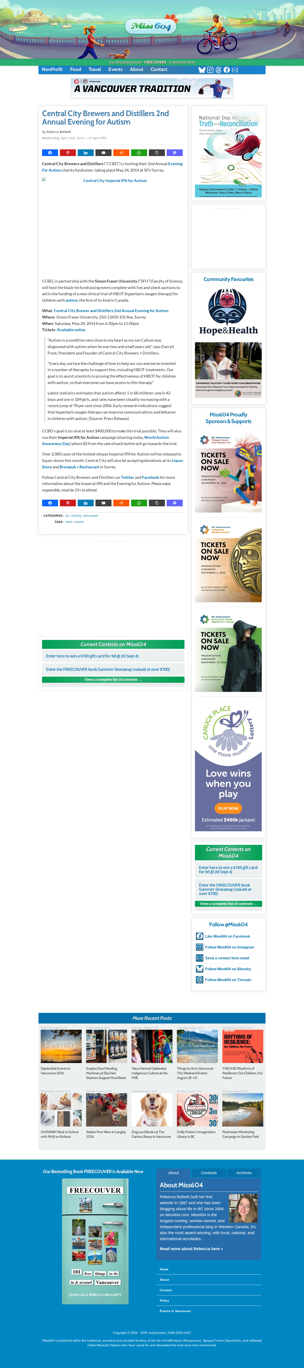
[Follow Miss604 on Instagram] (210, 70)
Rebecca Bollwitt (59, 132)
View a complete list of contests (111, 679)
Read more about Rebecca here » (191, 1249)
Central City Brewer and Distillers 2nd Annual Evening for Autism (111, 310)
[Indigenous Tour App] (228, 370)
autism (72, 300)
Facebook (150, 477)
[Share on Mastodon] (175, 152)
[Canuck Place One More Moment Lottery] (228, 764)
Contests (209, 1173)
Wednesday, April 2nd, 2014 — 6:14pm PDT (74, 138)
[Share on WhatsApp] (139, 152)
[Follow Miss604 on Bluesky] (202, 70)
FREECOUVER (155, 62)
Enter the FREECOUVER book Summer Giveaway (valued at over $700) (108, 669)
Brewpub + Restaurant (79, 466)
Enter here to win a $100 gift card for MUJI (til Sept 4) (92, 656)
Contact (159, 69)
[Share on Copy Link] (157, 152)
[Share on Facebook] (50, 152)
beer (69, 522)
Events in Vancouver (175, 1311)
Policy (164, 1300)
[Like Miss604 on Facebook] (226, 70)
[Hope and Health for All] (228, 313)
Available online (71, 329)
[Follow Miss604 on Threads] (218, 70)
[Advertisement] (113, 586)
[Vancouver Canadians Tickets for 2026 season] (152, 88)
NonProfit (52, 69)
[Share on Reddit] (121, 152)
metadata (114, 512)
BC (67, 516)
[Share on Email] (103, 152)
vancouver (90, 516)
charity (76, 516)
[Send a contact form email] (235, 70)
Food (75, 69)
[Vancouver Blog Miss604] (152, 24)
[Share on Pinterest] (68, 152)
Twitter (127, 477)
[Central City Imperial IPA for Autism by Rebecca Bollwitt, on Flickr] (113, 225)
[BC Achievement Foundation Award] (228, 471)
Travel (95, 69)
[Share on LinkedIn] (86, 152)
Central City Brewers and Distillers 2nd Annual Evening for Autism (105, 117)
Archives (244, 1173)
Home (164, 1269)
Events (115, 69)
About (136, 69)
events (79, 522)
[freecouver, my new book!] (95, 1303)
